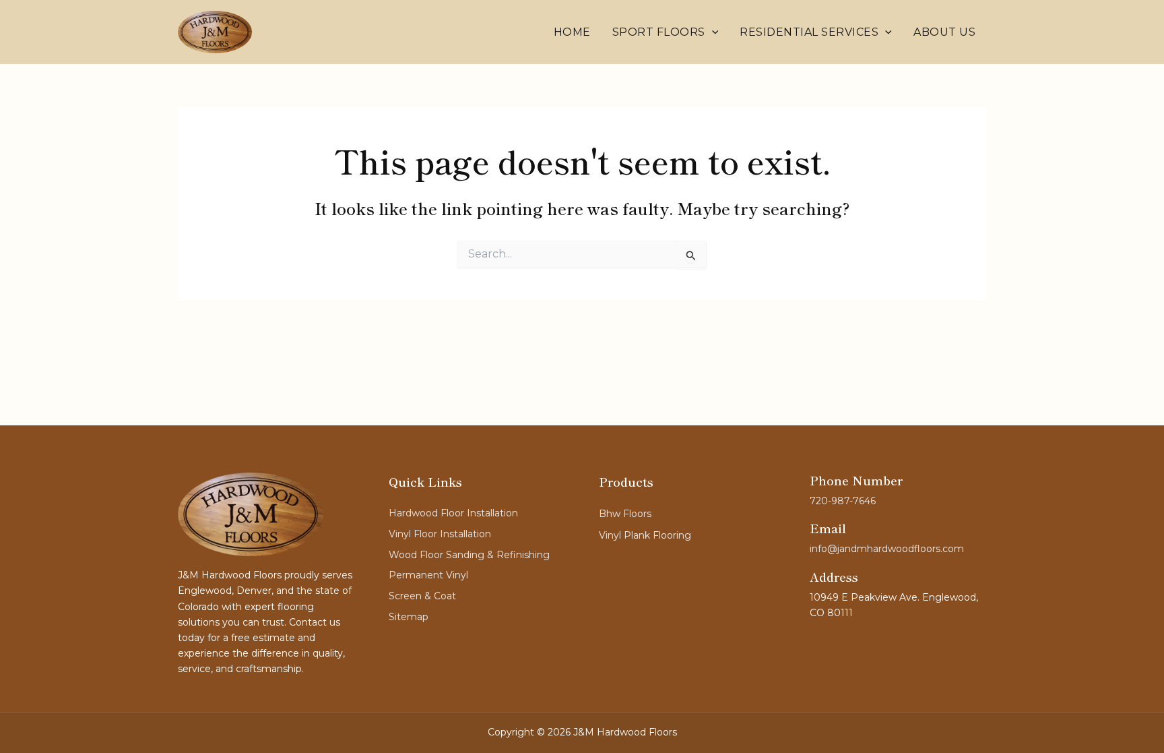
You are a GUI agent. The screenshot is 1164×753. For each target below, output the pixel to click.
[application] (712, 32)
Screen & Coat (422, 596)
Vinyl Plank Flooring (645, 535)
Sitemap (408, 617)
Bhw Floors (625, 514)
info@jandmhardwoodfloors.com (887, 549)
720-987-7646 (843, 501)
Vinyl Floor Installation (440, 534)
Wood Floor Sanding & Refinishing (469, 555)
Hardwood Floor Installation (453, 513)
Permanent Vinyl (428, 575)
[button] (666, 32)
